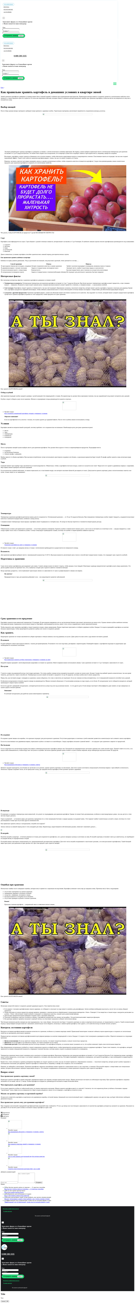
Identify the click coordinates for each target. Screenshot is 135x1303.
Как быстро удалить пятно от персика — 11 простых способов (24, 1189)
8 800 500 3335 (20, 56)
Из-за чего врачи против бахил (14, 1192)
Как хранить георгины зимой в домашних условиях (24, 1144)
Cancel (3, 1301)
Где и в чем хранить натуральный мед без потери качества (26, 1156)
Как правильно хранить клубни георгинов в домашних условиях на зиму (27, 659)
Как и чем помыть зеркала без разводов (16, 1195)
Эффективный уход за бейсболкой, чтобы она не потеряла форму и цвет (27, 1202)
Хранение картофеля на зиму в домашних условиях (20, 545)
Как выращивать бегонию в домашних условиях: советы (22, 764)
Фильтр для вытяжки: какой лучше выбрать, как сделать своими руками (27, 1199)
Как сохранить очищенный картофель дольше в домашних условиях (25, 413)
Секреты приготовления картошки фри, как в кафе (24, 1169)
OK (7, 1301)
